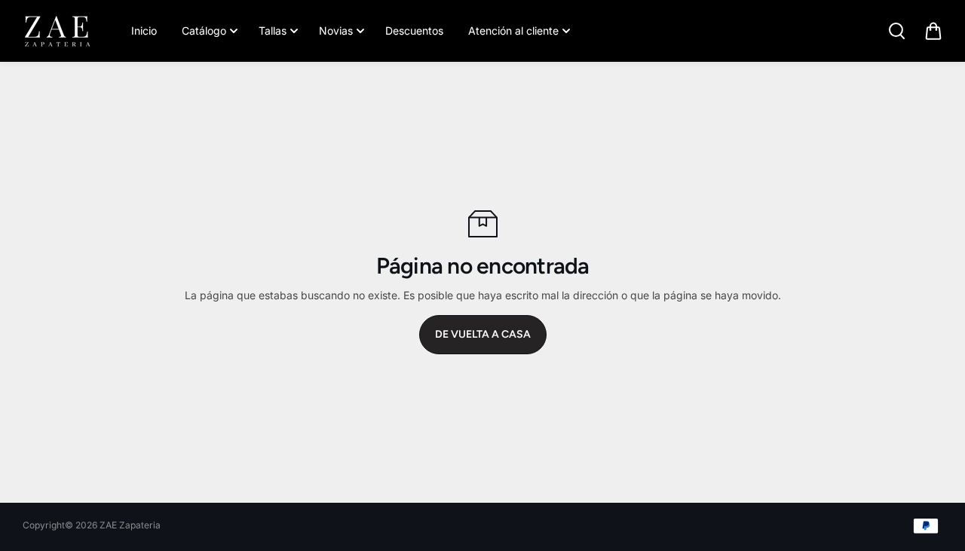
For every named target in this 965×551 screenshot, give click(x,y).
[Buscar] (896, 30)
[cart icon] (933, 30)
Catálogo (204, 30)
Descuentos (414, 30)
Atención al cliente (513, 30)
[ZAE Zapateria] (56, 31)
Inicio (144, 30)
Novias (336, 30)
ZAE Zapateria (130, 525)
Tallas (272, 30)
